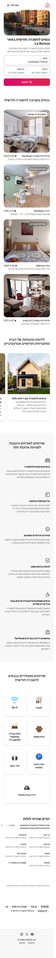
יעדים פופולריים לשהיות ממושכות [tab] (35, 825)
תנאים (22, 942)
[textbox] (38, 72)
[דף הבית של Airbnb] (47, 5)
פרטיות (31, 942)
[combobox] (26, 62)
